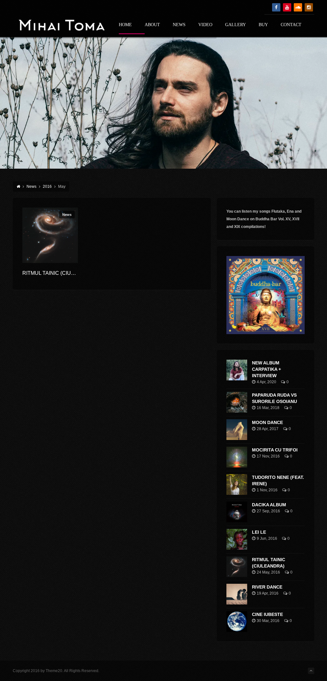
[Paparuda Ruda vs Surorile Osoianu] (236, 402)
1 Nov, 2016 (267, 490)
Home (125, 25)
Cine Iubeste (267, 614)
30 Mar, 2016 (268, 621)
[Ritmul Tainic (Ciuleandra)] (50, 235)
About (152, 25)
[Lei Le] (236, 539)
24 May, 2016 (268, 572)
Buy (263, 25)
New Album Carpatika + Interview (266, 369)
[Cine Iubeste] (236, 621)
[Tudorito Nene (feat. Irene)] (236, 484)
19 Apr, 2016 (267, 593)
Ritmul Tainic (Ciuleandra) (59, 273)
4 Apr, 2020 (266, 382)
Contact (291, 25)
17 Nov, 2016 (268, 456)
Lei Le (259, 532)
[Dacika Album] (236, 512)
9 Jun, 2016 (267, 538)
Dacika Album (269, 504)
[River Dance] (236, 594)
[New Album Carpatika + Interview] (236, 370)
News (179, 25)
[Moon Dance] (236, 429)
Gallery (235, 25)
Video (205, 25)
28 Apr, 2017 (267, 429)
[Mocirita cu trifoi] (236, 457)
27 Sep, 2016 (268, 511)
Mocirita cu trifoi (275, 449)
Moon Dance (267, 422)
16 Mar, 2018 (268, 408)
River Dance (267, 586)
